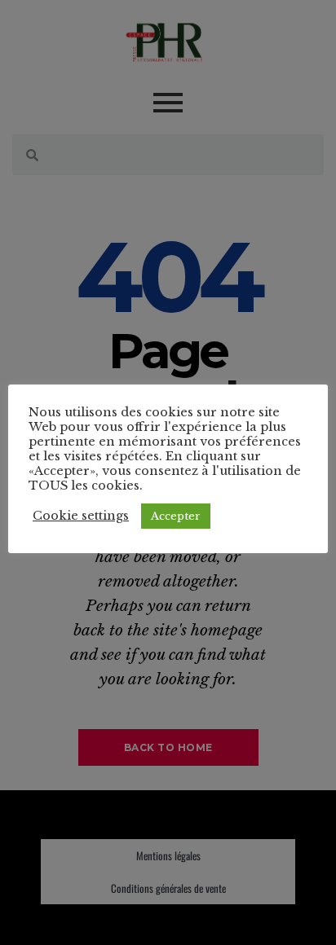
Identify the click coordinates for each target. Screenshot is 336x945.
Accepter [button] (176, 516)
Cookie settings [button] (81, 515)
